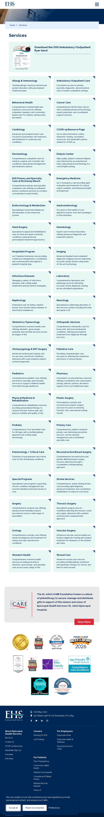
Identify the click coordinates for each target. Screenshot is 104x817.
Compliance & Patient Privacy (42, 777)
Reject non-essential (34, 808)
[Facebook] (31, 721)
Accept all (13, 808)
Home (12, 25)
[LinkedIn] (42, 721)
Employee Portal (64, 735)
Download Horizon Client (65, 747)
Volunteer (9, 754)
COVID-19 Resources (13, 746)
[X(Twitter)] (36, 721)
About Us (9, 738)
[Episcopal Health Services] (8, 4)
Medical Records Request (41, 784)
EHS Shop (9, 759)
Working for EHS (40, 735)
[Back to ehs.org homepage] (14, 716)
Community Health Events (41, 766)
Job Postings (39, 739)
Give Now (84, 622)
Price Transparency (41, 761)
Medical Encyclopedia (43, 772)
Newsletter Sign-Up (13, 750)
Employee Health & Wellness (65, 740)
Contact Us (9, 742)
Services (23, 25)
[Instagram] (47, 721)
